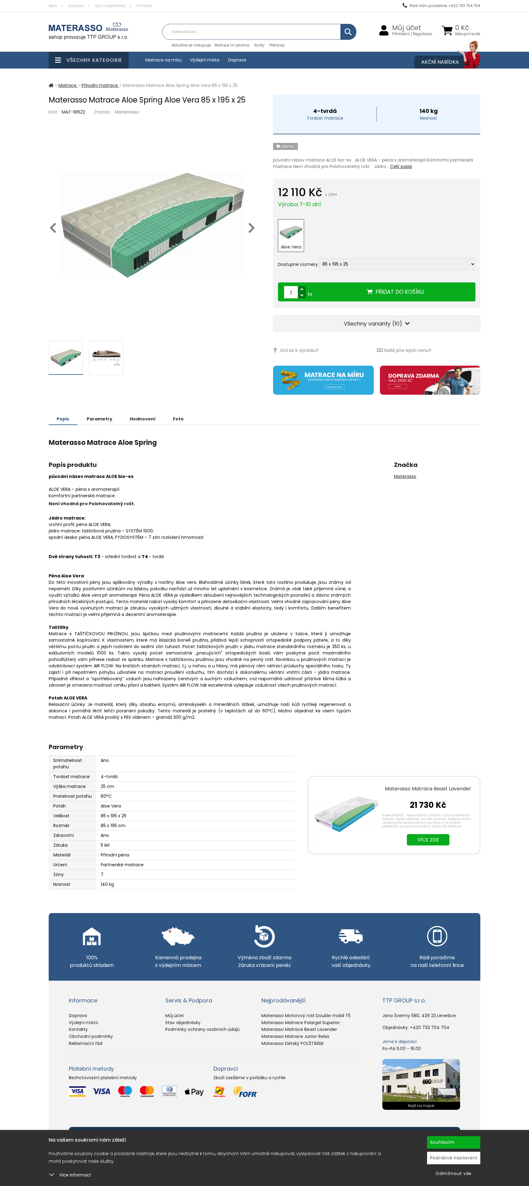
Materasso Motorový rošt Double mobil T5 (306, 1016)
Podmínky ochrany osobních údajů (202, 1029)
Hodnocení (143, 419)
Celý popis (401, 166)
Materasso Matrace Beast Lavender (428, 788)
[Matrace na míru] (323, 380)
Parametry (99, 419)
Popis (63, 419)
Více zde (428, 839)
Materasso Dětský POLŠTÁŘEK (292, 1043)
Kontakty (144, 5)
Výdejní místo (204, 60)
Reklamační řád (85, 1043)
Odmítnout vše (453, 1173)
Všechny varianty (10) (374, 323)
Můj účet (406, 28)
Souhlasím (442, 1142)
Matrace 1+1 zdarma (232, 45)
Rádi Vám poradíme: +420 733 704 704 (444, 5)
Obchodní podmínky (91, 1036)
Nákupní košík (467, 34)
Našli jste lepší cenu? (407, 350)
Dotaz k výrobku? (299, 350)
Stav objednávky (110, 5)
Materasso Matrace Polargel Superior (300, 1023)
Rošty (259, 45)
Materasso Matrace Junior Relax (295, 1036)
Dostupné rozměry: (298, 264)
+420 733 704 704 (429, 1027)
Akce (53, 5)
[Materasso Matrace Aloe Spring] (152, 225)
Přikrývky (277, 45)
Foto (178, 419)
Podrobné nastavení (454, 1158)
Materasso (127, 112)
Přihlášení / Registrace (412, 34)
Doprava (76, 5)
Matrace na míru (163, 60)
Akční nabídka (440, 61)
